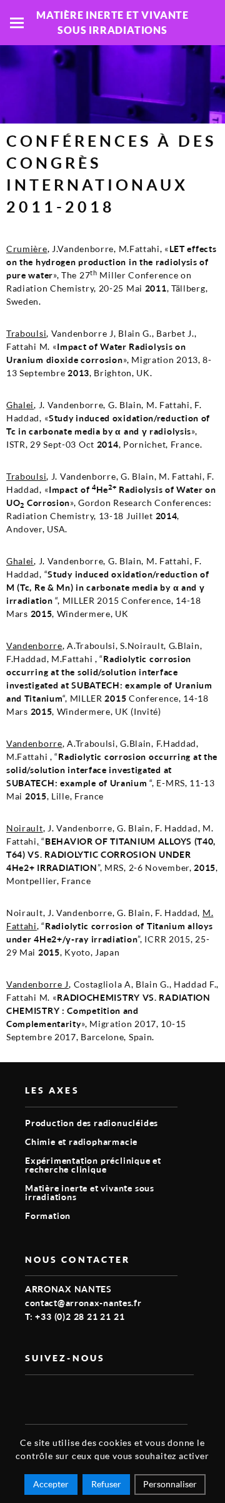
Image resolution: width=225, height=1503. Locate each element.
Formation (48, 1215)
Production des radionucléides (91, 1122)
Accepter (51, 1484)
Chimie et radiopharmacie (81, 1141)
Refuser (106, 1484)
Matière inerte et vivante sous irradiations (89, 1192)
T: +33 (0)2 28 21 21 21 (74, 1316)
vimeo (32, 1395)
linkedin (61, 1395)
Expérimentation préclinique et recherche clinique (93, 1164)
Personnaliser (170, 1484)
